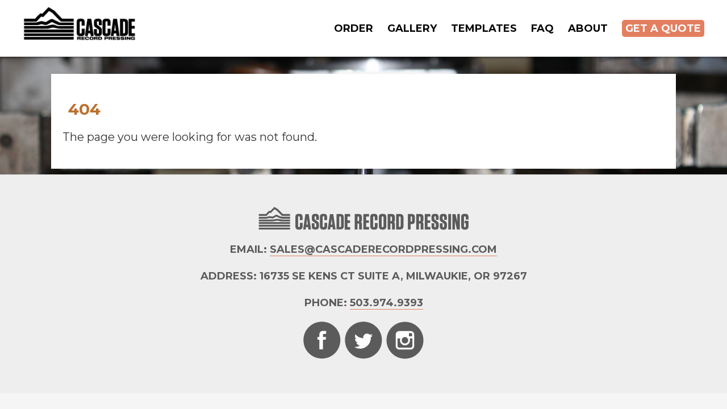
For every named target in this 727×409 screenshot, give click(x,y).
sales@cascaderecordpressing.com (383, 249)
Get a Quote (663, 28)
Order (353, 28)
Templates (484, 28)
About (588, 28)
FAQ (542, 28)
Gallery (412, 28)
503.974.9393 (386, 303)
